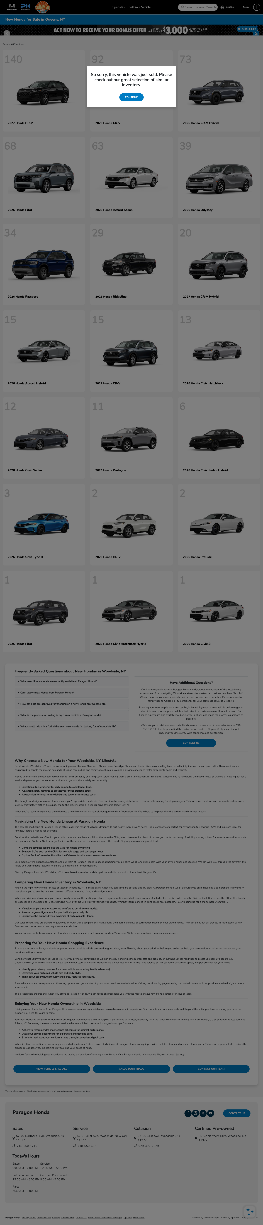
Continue (131, 97)
